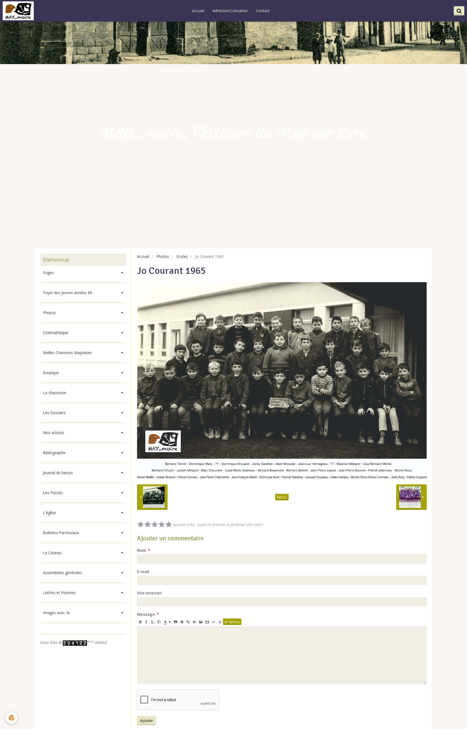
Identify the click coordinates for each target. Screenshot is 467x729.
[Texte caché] (194, 621)
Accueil (198, 10)
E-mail (143, 571)
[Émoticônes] (220, 621)
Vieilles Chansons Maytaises (67, 352)
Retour (282, 497)
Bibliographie (54, 452)
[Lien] (188, 621)
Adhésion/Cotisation (230, 10)
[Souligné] (152, 621)
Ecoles (182, 256)
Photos (162, 256)
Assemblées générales (62, 572)
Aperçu (234, 622)
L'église (49, 512)
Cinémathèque (55, 332)
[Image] (200, 621)
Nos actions (53, 432)
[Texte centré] (182, 621)
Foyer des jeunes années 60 (67, 292)
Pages (48, 272)
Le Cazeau (52, 552)
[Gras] (140, 621)
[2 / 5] (148, 524)
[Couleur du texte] (167, 621)
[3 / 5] (155, 524)
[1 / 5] (141, 524)
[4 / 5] (162, 524)
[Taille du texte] (159, 621)
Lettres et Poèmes (59, 592)
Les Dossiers (54, 412)
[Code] (213, 621)
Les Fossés (53, 492)
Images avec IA (56, 612)
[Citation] (175, 621)
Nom (141, 550)
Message (146, 614)
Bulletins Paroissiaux (61, 532)
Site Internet (149, 592)
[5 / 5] (169, 524)
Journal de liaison (58, 472)
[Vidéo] (207, 621)
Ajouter (146, 720)
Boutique (51, 372)
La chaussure (54, 392)
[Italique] (146, 621)
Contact (263, 10)
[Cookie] (11, 718)
